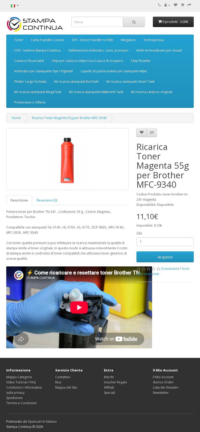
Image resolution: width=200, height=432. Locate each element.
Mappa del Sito (66, 387)
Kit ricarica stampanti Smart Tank (130, 81)
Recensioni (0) (47, 200)
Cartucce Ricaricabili (29, 60)
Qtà (139, 233)
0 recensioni (170, 268)
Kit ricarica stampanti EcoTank (76, 81)
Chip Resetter (141, 60)
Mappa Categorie (19, 377)
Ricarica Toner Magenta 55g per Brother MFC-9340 (69, 118)
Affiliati (109, 387)
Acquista (165, 256)
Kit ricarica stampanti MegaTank (37, 92)
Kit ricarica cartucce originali (151, 92)
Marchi (109, 377)
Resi (58, 382)
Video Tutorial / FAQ (21, 382)
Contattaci (62, 377)
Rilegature (128, 40)
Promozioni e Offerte (30, 102)
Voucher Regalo (115, 382)
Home (16, 118)
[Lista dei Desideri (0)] (175, 5)
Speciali (109, 392)
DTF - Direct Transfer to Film (92, 40)
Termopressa (153, 40)
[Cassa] (189, 5)
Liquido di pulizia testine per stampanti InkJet (114, 71)
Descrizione (19, 200)
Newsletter (161, 392)
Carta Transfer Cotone (47, 40)
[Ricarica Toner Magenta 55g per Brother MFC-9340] (67, 159)
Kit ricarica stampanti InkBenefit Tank (96, 92)
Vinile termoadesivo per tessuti (159, 50)
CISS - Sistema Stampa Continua (37, 50)
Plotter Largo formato (30, 81)
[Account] (167, 5)
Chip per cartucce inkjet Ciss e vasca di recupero (87, 60)
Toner (18, 40)
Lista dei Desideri (165, 387)
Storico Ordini (163, 382)
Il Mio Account (163, 377)
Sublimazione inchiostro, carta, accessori (98, 50)
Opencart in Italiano (42, 421)
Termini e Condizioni (21, 403)
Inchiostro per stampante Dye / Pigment (43, 71)
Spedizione (14, 398)
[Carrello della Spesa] (182, 5)
